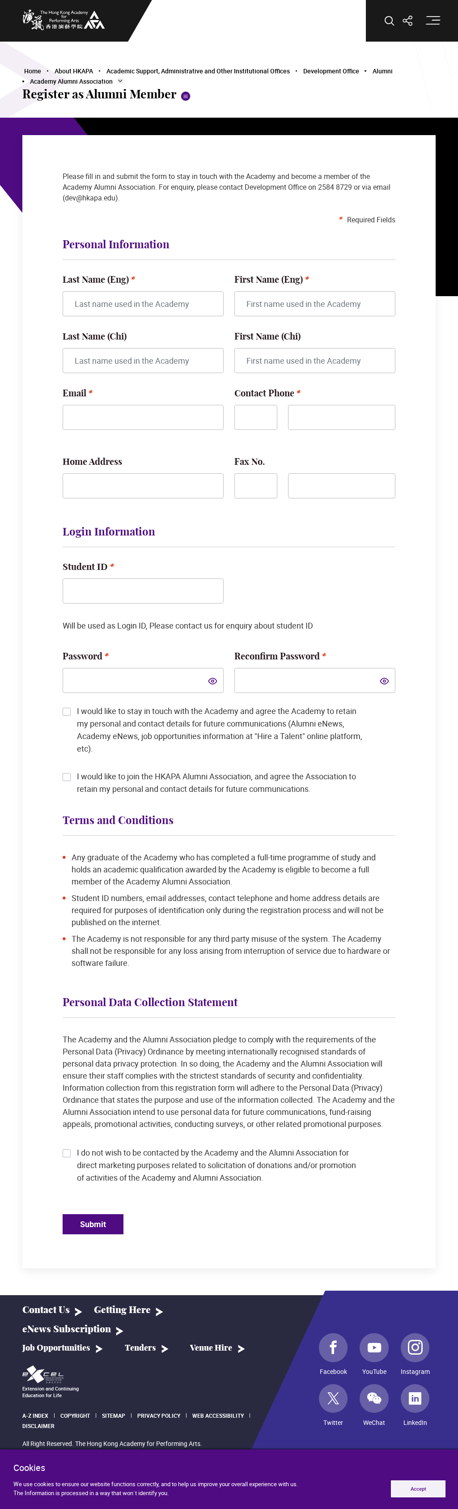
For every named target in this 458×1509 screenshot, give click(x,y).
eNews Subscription (66, 1329)
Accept (418, 1488)
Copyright (75, 1415)
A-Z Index (35, 1415)
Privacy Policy (158, 1415)
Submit (93, 1224)
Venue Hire (211, 1348)
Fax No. (249, 462)
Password (82, 656)
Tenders (140, 1348)
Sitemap (113, 1415)
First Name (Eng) (268, 280)
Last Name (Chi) (95, 336)
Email (74, 393)
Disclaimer (38, 1425)
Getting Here (122, 1310)
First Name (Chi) (267, 336)
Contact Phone (264, 393)
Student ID (85, 567)
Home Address (92, 462)
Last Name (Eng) (96, 280)
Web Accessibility (218, 1415)
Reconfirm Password (277, 656)
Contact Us (46, 1310)
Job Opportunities (56, 1348)
